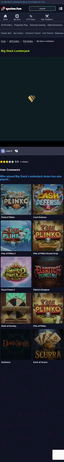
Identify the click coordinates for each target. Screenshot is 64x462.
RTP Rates (30, 19)
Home (5, 19)
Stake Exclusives (55, 25)
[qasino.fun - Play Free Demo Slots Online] (11, 8)
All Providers (6, 25)
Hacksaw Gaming (37, 25)
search (9, 151)
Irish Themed (48, 33)
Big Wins (17, 19)
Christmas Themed (33, 33)
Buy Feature (18, 33)
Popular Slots (6, 33)
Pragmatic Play (21, 25)
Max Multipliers (47, 19)
